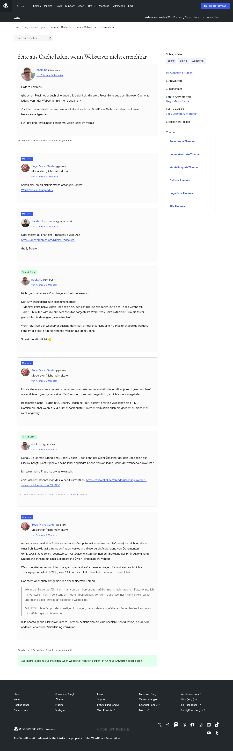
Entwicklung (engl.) (108, 704)
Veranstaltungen (148, 699)
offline (183, 60)
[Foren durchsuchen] (50, 38)
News (17, 699)
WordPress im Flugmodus (37, 190)
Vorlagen (60, 710)
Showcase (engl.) (65, 694)
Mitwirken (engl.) (148, 694)
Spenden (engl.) (150, 704)
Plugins (59, 704)
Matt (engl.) (189, 699)
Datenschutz (21, 710)
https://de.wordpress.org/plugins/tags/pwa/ (48, 240)
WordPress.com (191, 694)
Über (16, 694)
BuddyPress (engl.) (193, 710)
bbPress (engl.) (191, 704)
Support (101, 699)
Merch (144, 710)
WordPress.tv (106, 710)
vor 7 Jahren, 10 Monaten (50, 75)
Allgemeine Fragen (35, 27)
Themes (60, 699)
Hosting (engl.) (22, 704)
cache (171, 60)
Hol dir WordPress (215, 5)
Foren (17, 17)
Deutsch (50, 729)
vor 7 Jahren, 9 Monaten (44, 285)
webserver (198, 60)
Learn (100, 694)
